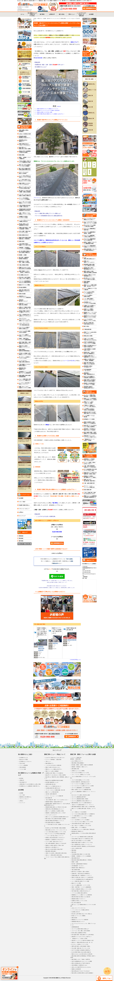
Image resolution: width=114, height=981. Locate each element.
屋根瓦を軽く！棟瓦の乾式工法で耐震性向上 (89, 353)
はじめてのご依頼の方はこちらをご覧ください (55, 757)
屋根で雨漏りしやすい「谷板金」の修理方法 (24, 272)
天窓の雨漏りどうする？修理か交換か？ (25, 365)
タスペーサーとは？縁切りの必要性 (24, 173)
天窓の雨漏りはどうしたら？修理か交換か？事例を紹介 (83, 829)
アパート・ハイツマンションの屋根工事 (89, 487)
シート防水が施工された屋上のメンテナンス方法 (25, 180)
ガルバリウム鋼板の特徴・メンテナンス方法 (81, 885)
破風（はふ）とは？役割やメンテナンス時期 (25, 387)
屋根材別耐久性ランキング (23, 300)
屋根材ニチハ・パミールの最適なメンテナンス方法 (90, 313)
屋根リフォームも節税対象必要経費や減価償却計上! (90, 496)
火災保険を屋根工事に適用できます (52, 788)
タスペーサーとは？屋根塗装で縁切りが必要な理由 (82, 836)
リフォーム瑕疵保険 (23, 765)
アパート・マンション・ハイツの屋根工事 (54, 795)
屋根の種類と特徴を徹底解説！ (24, 131)
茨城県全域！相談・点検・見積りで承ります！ (50, 64)
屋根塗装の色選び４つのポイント (88, 367)
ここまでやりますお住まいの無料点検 (81, 14)
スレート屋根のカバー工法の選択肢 (90, 289)
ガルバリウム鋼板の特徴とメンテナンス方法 (25, 335)
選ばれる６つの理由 (23, 759)
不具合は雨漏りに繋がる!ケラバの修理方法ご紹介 (25, 162)
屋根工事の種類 (89, 79)
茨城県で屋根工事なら (24, 505)
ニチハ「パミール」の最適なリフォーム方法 (81, 774)
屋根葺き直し (91, 112)
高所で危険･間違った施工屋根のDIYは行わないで (25, 343)
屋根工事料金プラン (49, 763)
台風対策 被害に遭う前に (50, 784)
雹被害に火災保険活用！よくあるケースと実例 (90, 384)
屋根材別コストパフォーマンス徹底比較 (25, 297)
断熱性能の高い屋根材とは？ (22, 369)
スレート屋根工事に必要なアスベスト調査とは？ (25, 380)
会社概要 (91, 14)
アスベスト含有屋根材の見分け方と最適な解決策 (25, 282)
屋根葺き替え (91, 84)
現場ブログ (40, 18)
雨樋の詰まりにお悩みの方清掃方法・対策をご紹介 (90, 473)
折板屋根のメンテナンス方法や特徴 (79, 817)
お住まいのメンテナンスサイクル (78, 908)
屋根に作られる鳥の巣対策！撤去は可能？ (54, 849)
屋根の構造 (21, 154)
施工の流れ (62, 14)
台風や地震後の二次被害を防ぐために (90, 349)
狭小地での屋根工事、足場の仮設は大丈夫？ (81, 781)
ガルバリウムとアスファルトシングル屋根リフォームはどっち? (25, 319)
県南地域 (21, 535)
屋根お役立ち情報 (88, 335)
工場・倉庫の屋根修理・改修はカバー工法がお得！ (90, 466)
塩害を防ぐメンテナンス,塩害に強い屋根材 (25, 304)
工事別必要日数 (87, 329)
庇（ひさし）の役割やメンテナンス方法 (25, 357)
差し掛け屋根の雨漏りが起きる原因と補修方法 (25, 252)
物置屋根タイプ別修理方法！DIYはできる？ (89, 460)
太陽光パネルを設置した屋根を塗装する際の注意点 (56, 853)
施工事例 (42, 14)
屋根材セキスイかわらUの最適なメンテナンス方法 (90, 316)
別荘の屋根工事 (87, 489)
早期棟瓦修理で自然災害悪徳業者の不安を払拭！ (25, 210)
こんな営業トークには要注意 (89, 416)
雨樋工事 (90, 101)
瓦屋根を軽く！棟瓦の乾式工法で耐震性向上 (81, 873)
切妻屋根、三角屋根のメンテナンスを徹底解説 (25, 248)
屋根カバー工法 (92, 89)
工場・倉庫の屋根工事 (89, 483)
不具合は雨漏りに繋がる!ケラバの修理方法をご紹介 (82, 838)
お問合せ (21, 512)
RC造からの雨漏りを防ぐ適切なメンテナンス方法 (25, 354)
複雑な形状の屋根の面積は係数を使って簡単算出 (82, 859)
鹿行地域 (21, 540)
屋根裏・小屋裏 (22, 255)
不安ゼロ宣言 (22, 763)
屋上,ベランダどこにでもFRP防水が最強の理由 (25, 187)
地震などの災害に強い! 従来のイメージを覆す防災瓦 (82, 877)
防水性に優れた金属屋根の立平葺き (79, 932)
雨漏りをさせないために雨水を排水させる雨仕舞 (25, 268)
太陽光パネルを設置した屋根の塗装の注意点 (90, 306)
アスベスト (37, 197)
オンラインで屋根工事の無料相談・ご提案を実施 (90, 396)
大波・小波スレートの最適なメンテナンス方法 (25, 213)
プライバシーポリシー (24, 508)
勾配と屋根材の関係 (24, 265)
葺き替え (73, 360)
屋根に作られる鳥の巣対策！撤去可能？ (90, 480)
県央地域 (21, 538)
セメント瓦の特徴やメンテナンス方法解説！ (25, 199)
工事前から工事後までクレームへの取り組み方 (90, 406)
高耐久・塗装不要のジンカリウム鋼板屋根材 (25, 339)
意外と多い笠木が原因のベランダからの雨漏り (25, 165)
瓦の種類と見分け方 (24, 274)
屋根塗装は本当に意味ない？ (23, 141)
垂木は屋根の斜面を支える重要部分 (52, 822)
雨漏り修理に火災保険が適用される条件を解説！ (90, 380)
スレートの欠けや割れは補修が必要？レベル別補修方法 (83, 813)
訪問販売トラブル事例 (89, 419)
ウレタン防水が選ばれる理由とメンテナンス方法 (25, 176)
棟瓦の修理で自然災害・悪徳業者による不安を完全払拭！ (84, 846)
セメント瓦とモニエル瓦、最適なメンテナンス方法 (82, 821)
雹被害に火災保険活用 (76, 969)
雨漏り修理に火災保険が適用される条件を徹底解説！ (83, 972)
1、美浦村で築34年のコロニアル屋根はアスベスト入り (46, 108)
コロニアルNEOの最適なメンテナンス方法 (90, 320)
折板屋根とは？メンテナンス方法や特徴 (90, 303)
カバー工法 (66, 360)
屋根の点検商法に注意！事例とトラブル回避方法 (90, 423)
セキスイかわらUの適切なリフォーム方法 (80, 772)
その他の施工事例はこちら (75, 659)
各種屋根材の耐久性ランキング (78, 921)
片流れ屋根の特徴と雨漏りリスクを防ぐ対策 (25, 244)
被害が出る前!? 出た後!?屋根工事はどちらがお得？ (90, 413)
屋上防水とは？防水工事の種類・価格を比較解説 (25, 191)
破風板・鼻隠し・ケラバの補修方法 (79, 827)
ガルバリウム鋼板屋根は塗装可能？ (90, 229)
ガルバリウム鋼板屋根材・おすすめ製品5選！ (81, 787)
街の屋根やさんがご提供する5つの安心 (32, 14)
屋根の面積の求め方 (24, 235)
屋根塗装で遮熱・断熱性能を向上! (89, 373)
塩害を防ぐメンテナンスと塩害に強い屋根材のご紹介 (83, 940)
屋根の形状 (21, 241)
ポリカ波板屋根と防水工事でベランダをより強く (90, 470)
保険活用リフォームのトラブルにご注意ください (90, 436)
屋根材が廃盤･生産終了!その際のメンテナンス (24, 311)
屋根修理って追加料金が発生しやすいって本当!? (90, 429)
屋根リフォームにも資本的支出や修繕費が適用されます (57, 816)
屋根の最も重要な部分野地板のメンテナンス (24, 290)
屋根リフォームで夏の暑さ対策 (51, 792)
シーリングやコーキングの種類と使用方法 (25, 221)
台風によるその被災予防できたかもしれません (90, 339)
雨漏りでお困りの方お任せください (52, 767)
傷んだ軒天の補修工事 (76, 902)
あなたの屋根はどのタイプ (77, 761)
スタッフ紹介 (22, 501)
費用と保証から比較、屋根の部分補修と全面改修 (90, 272)
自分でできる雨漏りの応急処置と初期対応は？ (90, 377)
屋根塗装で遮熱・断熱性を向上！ (78, 867)
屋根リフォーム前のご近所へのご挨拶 (88, 402)
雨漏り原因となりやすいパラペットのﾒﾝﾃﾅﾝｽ (25, 184)
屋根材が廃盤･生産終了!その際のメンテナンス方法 (82, 842)
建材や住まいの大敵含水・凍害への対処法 (24, 262)
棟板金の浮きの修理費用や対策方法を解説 (25, 152)
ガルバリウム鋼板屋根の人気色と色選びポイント (82, 800)
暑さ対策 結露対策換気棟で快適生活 (24, 258)
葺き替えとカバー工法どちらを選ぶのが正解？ (90, 279)
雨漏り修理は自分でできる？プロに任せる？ (25, 144)
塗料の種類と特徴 (89, 510)
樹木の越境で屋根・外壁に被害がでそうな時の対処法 (90, 433)
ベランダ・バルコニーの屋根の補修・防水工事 (55, 790)
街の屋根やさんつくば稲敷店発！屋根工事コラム (29, 786)
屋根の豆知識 (22, 293)
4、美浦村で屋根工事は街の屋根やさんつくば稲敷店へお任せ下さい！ (50, 113)
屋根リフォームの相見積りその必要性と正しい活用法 (90, 399)
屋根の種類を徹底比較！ (87, 282)
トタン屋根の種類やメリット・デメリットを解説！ (82, 815)
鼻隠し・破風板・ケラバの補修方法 (25, 158)
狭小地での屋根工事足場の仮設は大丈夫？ (89, 323)
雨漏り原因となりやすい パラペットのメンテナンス (56, 829)
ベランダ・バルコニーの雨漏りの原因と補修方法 (25, 195)
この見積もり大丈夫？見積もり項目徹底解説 (89, 409)
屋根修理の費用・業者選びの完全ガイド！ (25, 137)
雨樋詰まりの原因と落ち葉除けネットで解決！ (90, 477)
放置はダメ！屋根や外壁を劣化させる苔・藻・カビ (82, 942)
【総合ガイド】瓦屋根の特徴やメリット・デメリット (83, 804)
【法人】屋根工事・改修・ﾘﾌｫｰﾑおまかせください (90, 493)
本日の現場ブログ (23, 782)
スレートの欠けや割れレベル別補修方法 (89, 292)
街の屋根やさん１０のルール (25, 761)
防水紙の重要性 (22, 287)
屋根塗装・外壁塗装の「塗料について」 (80, 766)
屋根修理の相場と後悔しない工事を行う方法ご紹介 (56, 807)
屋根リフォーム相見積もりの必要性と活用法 (54, 810)
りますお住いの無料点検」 (45, 516)
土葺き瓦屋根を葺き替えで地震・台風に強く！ (25, 206)
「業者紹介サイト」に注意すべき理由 (89, 440)
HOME (34, 18)
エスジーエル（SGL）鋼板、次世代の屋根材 (81, 930)
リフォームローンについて (51, 814)
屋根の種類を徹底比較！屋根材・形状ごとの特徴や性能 (83, 806)
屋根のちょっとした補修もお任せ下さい (53, 769)
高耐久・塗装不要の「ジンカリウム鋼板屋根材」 (82, 887)
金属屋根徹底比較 (75, 926)
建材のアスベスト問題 (24, 284)
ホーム (22, 14)
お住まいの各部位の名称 (25, 133)
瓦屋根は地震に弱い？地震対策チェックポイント (90, 356)
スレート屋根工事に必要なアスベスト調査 (80, 881)
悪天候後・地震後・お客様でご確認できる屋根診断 (82, 764)
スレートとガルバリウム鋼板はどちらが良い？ (90, 219)
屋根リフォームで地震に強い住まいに (53, 786)
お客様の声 (52, 14)
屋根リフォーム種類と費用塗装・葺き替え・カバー (90, 285)
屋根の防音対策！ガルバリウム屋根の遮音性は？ (90, 250)
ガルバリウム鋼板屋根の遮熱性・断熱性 (90, 233)
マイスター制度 (22, 769)
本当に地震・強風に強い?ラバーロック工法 (25, 232)
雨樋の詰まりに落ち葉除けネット (52, 847)
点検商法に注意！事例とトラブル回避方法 (54, 773)
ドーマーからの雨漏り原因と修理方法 (24, 361)
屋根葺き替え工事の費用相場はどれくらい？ (90, 268)
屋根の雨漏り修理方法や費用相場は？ (25, 350)
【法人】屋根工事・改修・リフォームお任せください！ (57, 799)
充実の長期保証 (22, 767)
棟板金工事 (91, 118)
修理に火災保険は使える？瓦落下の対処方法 (90, 346)
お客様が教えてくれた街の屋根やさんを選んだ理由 (30, 784)
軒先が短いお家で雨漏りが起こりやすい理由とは (25, 278)
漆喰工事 (90, 95)
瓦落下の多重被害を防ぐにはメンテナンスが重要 (90, 343)
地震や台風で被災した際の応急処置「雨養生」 (25, 228)
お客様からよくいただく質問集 (78, 770)
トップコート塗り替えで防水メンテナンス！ (25, 383)
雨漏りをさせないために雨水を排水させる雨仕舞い (82, 954)
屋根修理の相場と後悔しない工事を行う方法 (89, 265)
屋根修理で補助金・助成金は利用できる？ (89, 387)
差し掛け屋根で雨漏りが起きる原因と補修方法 (81, 952)
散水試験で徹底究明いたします (51, 782)
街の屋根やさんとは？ (41, 67)
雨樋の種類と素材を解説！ (51, 851)
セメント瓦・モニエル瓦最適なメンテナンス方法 (25, 202)
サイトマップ (22, 515)
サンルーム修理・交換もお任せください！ (90, 463)
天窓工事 (90, 130)
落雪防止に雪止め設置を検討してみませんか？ (55, 837)
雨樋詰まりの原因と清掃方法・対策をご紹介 (54, 845)
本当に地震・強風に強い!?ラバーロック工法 (81, 948)
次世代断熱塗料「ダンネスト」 (87, 370)
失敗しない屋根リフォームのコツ (89, 261)
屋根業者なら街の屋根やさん (25, 796)
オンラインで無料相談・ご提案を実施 (53, 759)
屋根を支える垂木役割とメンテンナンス (24, 346)
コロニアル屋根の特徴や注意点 (88, 296)
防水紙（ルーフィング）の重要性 (78, 915)
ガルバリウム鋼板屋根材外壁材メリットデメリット (90, 246)
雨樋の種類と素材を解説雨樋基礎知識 (25, 376)
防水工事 (90, 107)
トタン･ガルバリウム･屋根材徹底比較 (24, 324)
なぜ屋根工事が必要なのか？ (90, 258)
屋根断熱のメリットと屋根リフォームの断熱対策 (25, 372)
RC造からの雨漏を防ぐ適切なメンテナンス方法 (81, 889)
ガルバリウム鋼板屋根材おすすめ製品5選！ (90, 239)
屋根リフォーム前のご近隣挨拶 (51, 771)
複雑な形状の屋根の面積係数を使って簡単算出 (25, 238)
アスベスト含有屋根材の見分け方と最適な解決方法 (48, 215)
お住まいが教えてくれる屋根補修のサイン (90, 275)
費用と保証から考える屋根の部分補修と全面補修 (55, 818)
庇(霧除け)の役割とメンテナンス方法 (23, 217)
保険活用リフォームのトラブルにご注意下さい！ (82, 936)
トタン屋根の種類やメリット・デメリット (89, 299)
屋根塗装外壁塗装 (90, 124)
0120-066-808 (38, 58)
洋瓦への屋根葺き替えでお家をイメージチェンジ (25, 315)
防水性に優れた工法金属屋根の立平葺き (24, 224)
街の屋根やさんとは (23, 757)
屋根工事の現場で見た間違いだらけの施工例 (89, 363)
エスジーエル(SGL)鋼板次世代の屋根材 (24, 332)
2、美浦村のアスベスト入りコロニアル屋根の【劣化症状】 (47, 110)
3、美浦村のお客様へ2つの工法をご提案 (43, 112)
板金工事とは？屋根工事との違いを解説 (25, 148)
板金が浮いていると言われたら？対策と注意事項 (90, 426)
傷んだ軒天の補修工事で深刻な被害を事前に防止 (25, 169)
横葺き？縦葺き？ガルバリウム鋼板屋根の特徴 (90, 243)
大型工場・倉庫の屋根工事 (51, 793)
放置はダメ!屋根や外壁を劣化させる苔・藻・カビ (25, 308)
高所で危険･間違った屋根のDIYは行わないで (81, 890)
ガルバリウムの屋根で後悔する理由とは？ (24, 328)
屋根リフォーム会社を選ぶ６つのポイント (90, 333)
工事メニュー (71, 14)
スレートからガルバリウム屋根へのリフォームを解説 (90, 222)
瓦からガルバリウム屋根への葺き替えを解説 (90, 226)
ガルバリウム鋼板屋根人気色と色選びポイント (90, 236)
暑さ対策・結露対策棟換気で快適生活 (79, 863)
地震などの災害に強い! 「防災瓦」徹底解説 (89, 360)
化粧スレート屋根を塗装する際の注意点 (88, 310)
